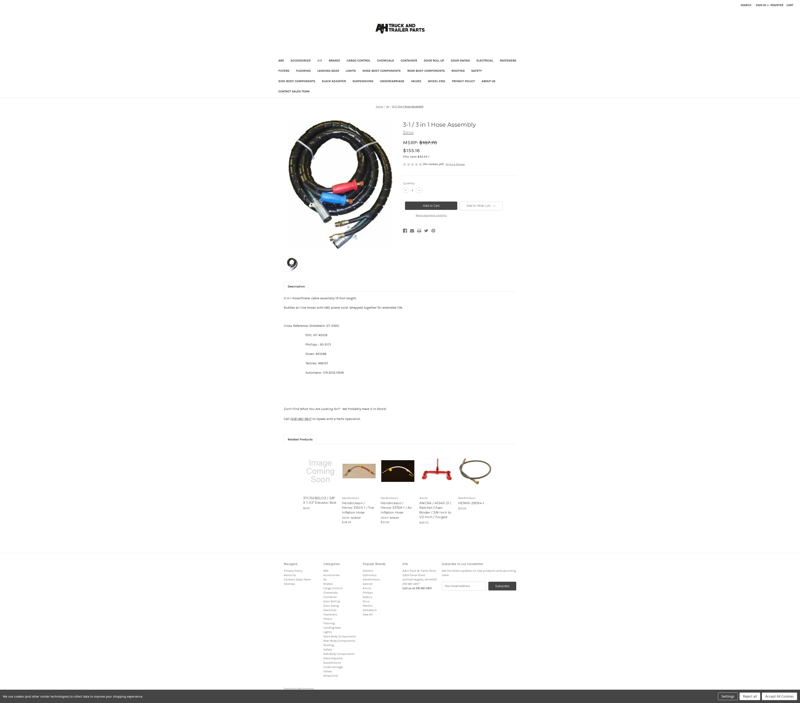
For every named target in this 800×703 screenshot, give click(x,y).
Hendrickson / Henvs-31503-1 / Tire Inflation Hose (358, 507)
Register (776, 5)
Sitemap (289, 584)
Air (319, 60)
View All (367, 614)
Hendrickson (371, 579)
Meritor (368, 606)
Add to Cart (320, 474)
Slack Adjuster (334, 81)
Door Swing (460, 60)
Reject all (750, 696)
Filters (283, 71)
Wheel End (436, 81)
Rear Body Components (426, 71)
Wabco (367, 597)
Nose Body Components (381, 71)
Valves (416, 81)
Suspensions (362, 81)
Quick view (320, 467)
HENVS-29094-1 (471, 503)
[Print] (419, 231)
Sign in (761, 5)
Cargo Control (358, 60)
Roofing (458, 71)
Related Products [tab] (300, 439)
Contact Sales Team (294, 91)
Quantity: (409, 183)
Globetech (370, 610)
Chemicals (385, 60)
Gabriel (367, 584)
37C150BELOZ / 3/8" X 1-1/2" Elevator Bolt (319, 500)
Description (296, 286)
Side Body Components (296, 81)
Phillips (368, 592)
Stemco (368, 571)
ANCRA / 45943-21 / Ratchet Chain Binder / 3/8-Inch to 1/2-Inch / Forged (435, 510)
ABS (281, 60)
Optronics (370, 575)
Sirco (366, 601)
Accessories (301, 60)
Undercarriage (392, 81)
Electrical (484, 60)
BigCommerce (306, 688)
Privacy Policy (463, 81)
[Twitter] (426, 231)
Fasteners (508, 60)
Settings (727, 696)
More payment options (431, 215)
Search (746, 5)
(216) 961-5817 (301, 419)
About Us (488, 81)
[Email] (412, 231)
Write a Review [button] (455, 164)
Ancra (367, 588)
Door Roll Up (434, 60)
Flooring (303, 71)
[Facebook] (405, 231)
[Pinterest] (433, 231)
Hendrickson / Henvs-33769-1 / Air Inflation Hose (396, 507)
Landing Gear (328, 71)
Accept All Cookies (779, 696)
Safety (476, 71)
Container (409, 60)
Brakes (334, 60)
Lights (351, 71)
